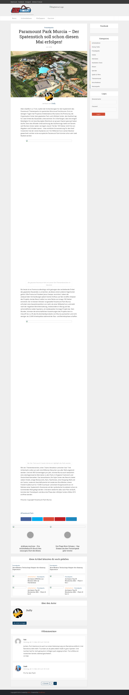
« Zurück (45, 683)
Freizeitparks (49, 28)
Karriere (51, 18)
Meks (29, 692)
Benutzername (96, 99)
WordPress (42, 692)
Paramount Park (27, 513)
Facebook (21, 2)
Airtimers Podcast (37, 2)
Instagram (28, 2)
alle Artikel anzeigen (20, 623)
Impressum (14, 2)
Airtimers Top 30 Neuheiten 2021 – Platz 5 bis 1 (73, 581)
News (14, 18)
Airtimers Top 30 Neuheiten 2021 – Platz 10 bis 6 (37, 592)
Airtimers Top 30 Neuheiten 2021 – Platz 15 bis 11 (74, 592)
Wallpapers (40, 18)
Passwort (95, 106)
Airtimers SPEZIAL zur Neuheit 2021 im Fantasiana (36, 581)
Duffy (50, 47)
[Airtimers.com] (21, 9)
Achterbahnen (32, 577)
